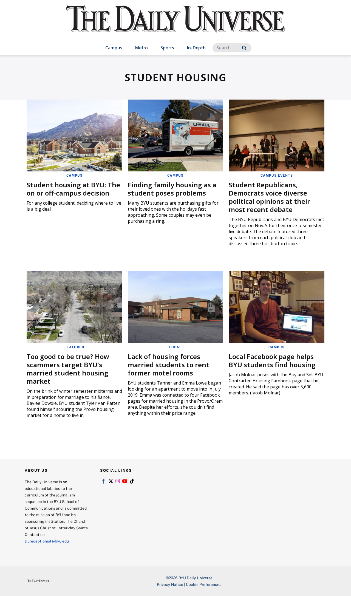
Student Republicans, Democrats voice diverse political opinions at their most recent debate (269, 197)
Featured (74, 347)
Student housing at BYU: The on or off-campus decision (73, 188)
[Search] (244, 48)
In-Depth (196, 48)
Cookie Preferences (203, 584)
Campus (113, 48)
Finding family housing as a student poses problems (172, 188)
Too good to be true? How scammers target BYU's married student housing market (68, 369)
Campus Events (277, 175)
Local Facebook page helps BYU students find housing (272, 360)
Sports (167, 48)
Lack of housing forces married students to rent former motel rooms (168, 364)
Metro (141, 48)
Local (175, 347)
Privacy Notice (170, 584)
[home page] (175, 24)
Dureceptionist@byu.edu (47, 541)
